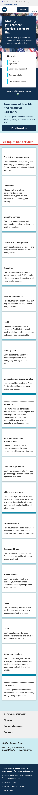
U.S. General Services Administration (17, 776)
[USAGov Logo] (4, 9)
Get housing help (15, 75)
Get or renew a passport (18, 69)
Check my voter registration (14, 62)
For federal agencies (13, 726)
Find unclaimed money (17, 81)
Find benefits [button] (19, 128)
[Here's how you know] (19, 3)
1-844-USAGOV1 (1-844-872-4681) (17, 750)
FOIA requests (7, 790)
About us (8, 720)
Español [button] (23, 9)
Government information (15, 713)
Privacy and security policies (13, 786)
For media (8, 732)
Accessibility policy (9, 782)
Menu (34, 11)
